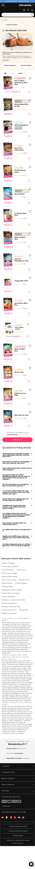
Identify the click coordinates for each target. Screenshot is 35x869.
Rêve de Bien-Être (20, 238)
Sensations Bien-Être (21, 304)
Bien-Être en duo (21, 415)
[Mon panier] (32, 10)
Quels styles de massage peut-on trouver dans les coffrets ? (16, 499)
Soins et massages (7, 563)
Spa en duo (19, 372)
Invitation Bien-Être (20, 214)
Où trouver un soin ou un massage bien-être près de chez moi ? (16, 462)
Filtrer (20, 73)
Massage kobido (7, 586)
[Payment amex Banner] (15, 802)
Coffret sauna (21, 569)
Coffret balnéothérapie (9, 576)
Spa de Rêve (19, 194)
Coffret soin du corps (8, 580)
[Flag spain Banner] (2, 817)
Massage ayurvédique (9, 613)
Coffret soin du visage (9, 573)
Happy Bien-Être (21, 281)
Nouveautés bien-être (9, 610)
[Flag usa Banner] (22, 817)
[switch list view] (12, 73)
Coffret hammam (7, 569)
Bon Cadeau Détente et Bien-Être (21, 82)
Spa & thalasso (26, 65)
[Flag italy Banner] (6, 817)
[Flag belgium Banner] (10, 817)
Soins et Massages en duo (21, 260)
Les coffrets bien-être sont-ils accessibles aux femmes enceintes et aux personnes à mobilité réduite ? (16, 515)
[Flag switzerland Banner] (14, 817)
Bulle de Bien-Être (20, 350)
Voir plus (16, 440)
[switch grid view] (5, 73)
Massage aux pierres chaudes (11, 590)
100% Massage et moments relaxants (21, 127)
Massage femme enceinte (10, 593)
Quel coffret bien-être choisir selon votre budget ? (17, 469)
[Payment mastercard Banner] (19, 802)
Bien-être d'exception (8, 603)
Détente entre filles (20, 394)
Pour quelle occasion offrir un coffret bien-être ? (14, 523)
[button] (31, 864)
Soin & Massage (9, 65)
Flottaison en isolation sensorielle (13, 600)
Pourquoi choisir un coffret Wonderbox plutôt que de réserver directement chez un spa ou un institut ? (16, 477)
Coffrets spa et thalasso (9, 566)
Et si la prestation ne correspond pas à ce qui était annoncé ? (15, 485)
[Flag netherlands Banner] (18, 817)
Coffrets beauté (6, 583)
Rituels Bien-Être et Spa (21, 105)
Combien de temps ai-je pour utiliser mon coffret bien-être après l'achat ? (14, 506)
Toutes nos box (12, 25)
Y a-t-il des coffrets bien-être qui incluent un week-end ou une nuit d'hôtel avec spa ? (16, 492)
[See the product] (29, 92)
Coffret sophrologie (8, 596)
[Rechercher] (32, 15)
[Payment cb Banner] (10, 802)
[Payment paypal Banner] (3, 802)
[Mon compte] (24, 10)
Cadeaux (5, 19)
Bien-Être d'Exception (19, 149)
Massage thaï (23, 610)
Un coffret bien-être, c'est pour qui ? (16, 530)
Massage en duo (24, 580)
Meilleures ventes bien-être (10, 606)
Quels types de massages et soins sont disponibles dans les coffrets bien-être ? (16, 455)
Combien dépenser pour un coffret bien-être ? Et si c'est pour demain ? (16, 545)
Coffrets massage (21, 583)
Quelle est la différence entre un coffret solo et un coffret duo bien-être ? (16, 537)
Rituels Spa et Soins (20, 171)
